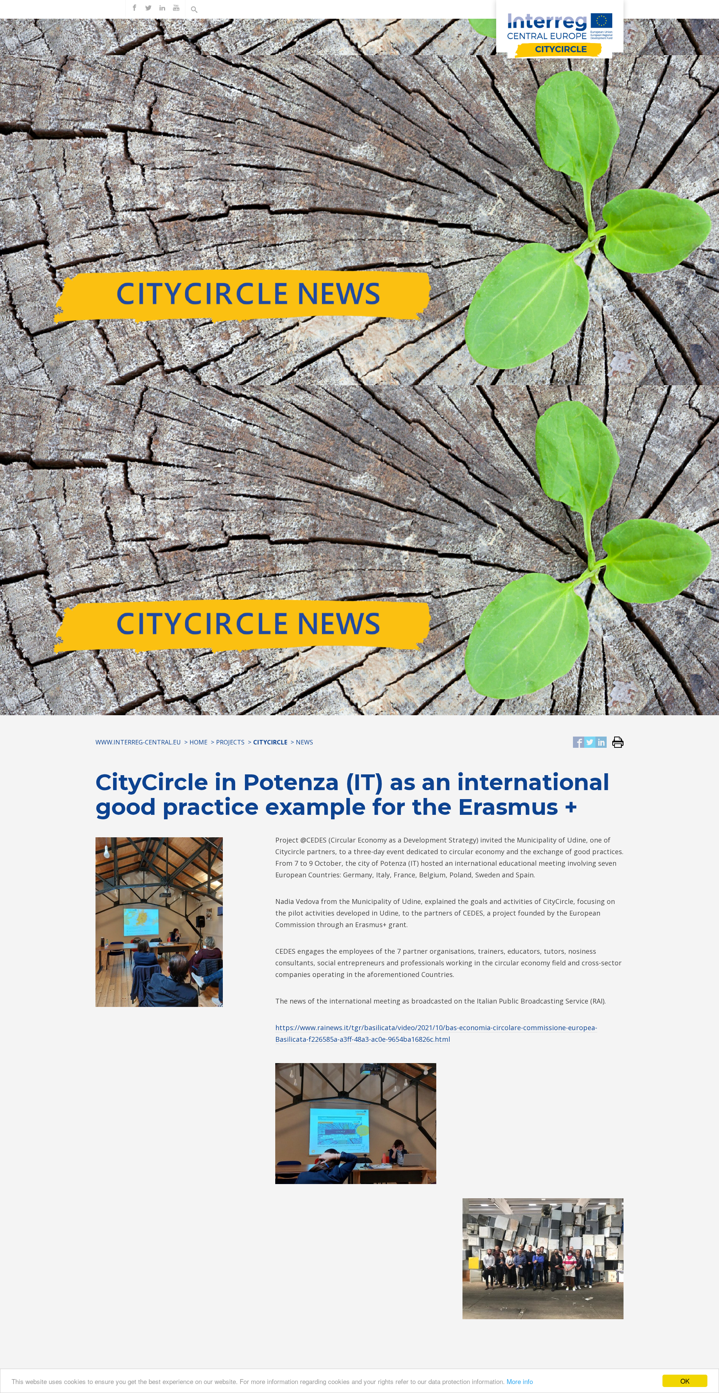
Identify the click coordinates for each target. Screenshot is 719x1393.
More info (520, 1381)
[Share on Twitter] (589, 742)
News (304, 742)
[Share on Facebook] (578, 742)
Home (198, 742)
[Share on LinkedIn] (601, 742)
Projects (230, 742)
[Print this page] (615, 742)
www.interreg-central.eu (138, 742)
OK (684, 1381)
